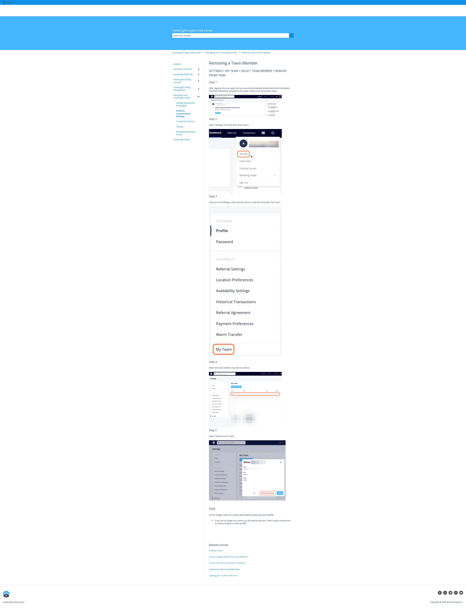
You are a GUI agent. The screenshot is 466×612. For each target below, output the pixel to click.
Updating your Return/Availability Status (224, 569)
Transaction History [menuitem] (185, 121)
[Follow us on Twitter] (445, 593)
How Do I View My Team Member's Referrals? (227, 563)
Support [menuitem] (177, 64)
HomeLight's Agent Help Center (192, 30)
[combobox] (230, 35)
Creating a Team (215, 550)
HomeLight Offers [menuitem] (182, 139)
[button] (199, 69)
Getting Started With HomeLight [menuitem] (185, 104)
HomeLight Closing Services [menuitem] (182, 80)
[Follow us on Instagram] (456, 593)
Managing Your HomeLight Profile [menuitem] (182, 96)
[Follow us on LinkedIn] (450, 593)
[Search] (291, 35)
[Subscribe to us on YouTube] (461, 593)
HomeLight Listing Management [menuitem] (182, 88)
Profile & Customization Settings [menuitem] (183, 113)
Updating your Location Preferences (223, 575)
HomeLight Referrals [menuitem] (183, 74)
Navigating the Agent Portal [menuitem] (186, 133)
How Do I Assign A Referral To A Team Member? (228, 557)
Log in (458, 10)
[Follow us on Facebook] (440, 593)
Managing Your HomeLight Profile (221, 52)
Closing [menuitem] (179, 126)
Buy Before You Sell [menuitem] (182, 69)
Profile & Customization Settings (256, 52)
